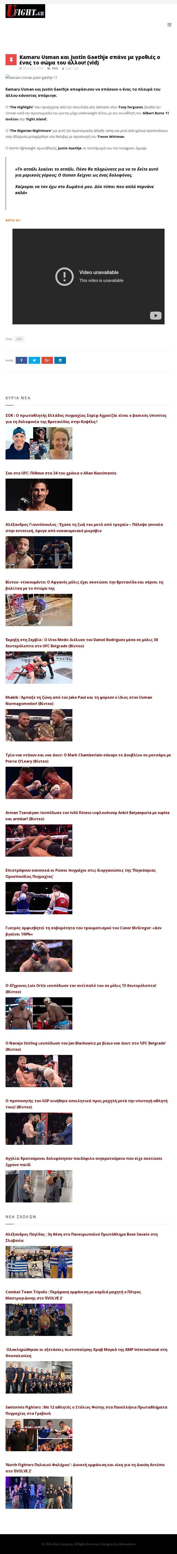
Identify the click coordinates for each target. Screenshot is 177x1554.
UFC (19, 339)
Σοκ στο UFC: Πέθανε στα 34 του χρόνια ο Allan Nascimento (61, 473)
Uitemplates (127, 1544)
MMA (55, 68)
